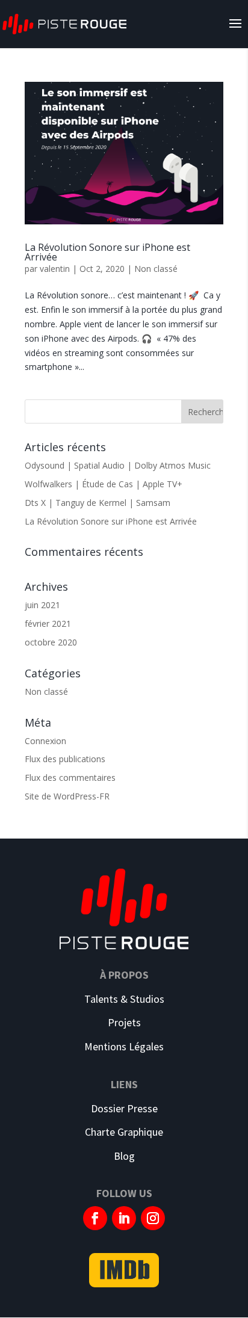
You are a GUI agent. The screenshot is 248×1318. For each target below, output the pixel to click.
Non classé (156, 268)
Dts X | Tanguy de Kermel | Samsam (97, 502)
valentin (55, 268)
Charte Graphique (124, 1132)
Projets (124, 1022)
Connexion (45, 741)
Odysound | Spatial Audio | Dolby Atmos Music (118, 465)
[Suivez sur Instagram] (153, 1218)
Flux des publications (65, 759)
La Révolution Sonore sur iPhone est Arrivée (107, 252)
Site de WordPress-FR (67, 796)
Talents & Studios (124, 999)
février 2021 (48, 623)
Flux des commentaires (70, 777)
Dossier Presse (124, 1108)
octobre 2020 (51, 642)
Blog (124, 1156)
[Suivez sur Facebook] (95, 1218)
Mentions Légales (124, 1046)
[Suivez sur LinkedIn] (124, 1218)
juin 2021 (42, 605)
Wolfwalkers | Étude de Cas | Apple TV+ (103, 484)
